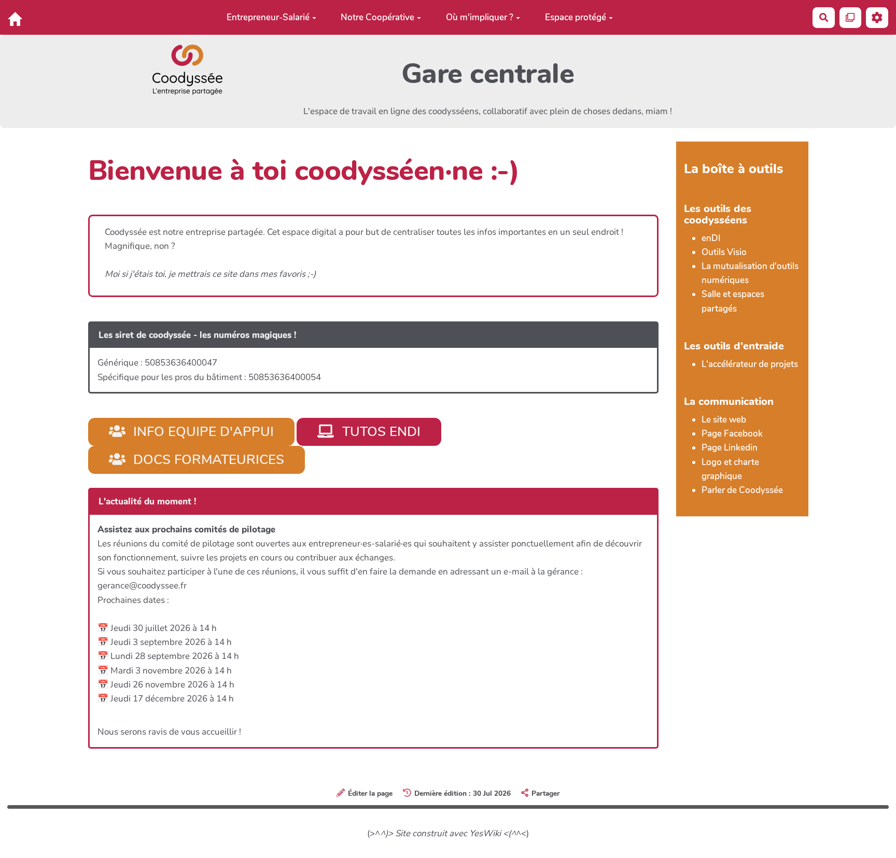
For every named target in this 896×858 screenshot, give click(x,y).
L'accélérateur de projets (750, 364)
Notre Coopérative (377, 17)
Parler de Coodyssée (742, 490)
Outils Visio (724, 252)
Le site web (724, 420)
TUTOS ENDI (380, 432)
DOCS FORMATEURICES (207, 460)
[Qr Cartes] (850, 17)
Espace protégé (575, 17)
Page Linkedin (730, 448)
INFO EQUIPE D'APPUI (202, 432)
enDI (711, 238)
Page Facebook (732, 434)
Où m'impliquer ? (479, 17)
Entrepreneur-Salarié (268, 17)
